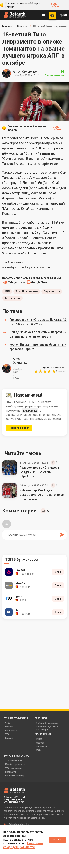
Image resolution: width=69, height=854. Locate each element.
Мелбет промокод (15, 764)
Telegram (14, 282)
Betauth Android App (19, 824)
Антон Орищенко (25, 71)
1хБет (8, 723)
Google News (39, 282)
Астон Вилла (12, 298)
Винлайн (9, 738)
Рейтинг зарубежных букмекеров (47, 728)
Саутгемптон (52, 291)
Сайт (58, 571)
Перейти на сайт (19, 427)
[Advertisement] (34, 659)
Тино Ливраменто (27, 291)
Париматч (41, 746)
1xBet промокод (13, 760)
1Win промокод (13, 768)
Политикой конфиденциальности (23, 845)
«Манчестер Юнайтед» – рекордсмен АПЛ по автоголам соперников (42, 495)
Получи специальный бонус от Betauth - (32, 5)
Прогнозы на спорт (15, 775)
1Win (7, 734)
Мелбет (9, 726)
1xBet (39, 739)
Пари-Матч (11, 730)
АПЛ (7, 291)
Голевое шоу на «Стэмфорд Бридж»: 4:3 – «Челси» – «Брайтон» (40, 472)
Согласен (57, 839)
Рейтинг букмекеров (47, 723)
